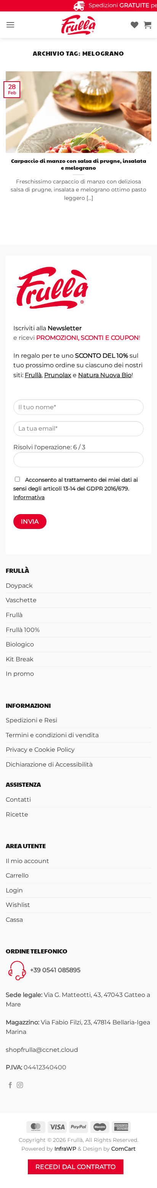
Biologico (20, 644)
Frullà (14, 615)
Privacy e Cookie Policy (40, 749)
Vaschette (21, 600)
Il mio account (27, 861)
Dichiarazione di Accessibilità (49, 764)
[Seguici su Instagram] (20, 1085)
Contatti (18, 799)
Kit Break (20, 659)
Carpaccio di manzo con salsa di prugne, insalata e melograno (78, 164)
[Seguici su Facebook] (10, 1085)
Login (14, 890)
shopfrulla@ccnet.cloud (42, 1049)
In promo (20, 673)
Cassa (14, 919)
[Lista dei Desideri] (134, 24)
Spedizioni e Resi (31, 720)
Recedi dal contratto (75, 1166)
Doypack (19, 585)
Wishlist (18, 904)
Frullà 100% (23, 629)
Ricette (17, 814)
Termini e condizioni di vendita (52, 735)
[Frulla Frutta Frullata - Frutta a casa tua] (78, 24)
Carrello (17, 875)
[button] (10, 24)
